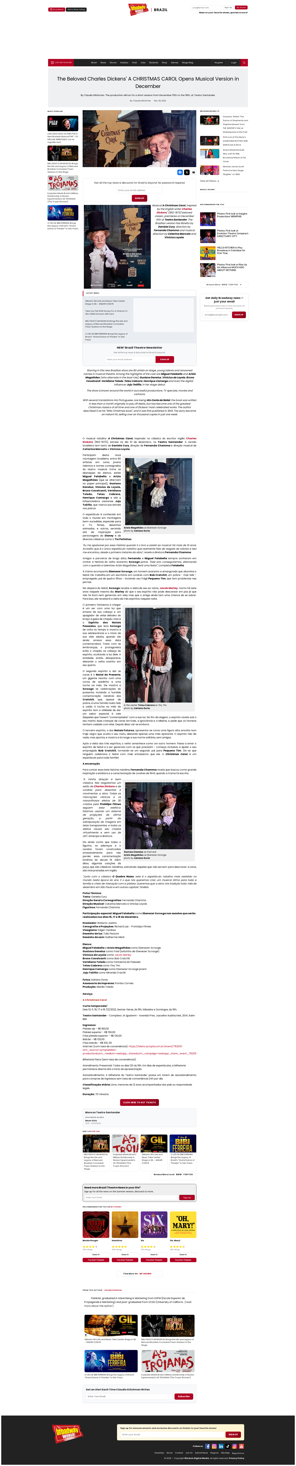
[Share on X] (187, 172)
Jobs (143, 62)
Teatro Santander (108, 1112)
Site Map (225, 1452)
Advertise (159, 1452)
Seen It (95, 1254)
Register (219, 62)
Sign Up (139, 198)
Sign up (238, 314)
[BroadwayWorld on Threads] (234, 1446)
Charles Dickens (104, 786)
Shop (164, 62)
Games (175, 62)
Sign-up (228, 7)
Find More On (137, 1273)
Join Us (189, 1452)
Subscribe (184, 1396)
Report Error (238, 1453)
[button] (244, 62)
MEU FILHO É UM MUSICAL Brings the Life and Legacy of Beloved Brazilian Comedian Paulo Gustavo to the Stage (62, 160)
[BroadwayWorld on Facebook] (207, 1446)
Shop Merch (58, 9)
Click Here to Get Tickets (139, 1102)
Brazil (94, 62)
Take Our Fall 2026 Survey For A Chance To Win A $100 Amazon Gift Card (106, 312)
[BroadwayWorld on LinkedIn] (221, 1446)
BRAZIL (161, 10)
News (103, 62)
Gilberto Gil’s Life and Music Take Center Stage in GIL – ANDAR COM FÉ (105, 302)
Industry (124, 62)
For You (95, 1131)
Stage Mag (187, 62)
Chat (134, 62)
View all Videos (208, 180)
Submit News (201, 1452)
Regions (214, 1452)
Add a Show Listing (76, 9)
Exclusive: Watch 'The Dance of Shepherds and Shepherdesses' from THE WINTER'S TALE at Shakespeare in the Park (235, 124)
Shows (113, 62)
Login (233, 62)
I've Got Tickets (96, 1260)
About (169, 1452)
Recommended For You (212, 204)
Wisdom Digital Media (196, 1458)
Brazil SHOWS (207, 189)
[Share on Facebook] (180, 172)
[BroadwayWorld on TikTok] (228, 1446)
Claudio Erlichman (113, 1290)
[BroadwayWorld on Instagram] (214, 1446)
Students (153, 62)
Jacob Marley (169, 588)
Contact (179, 1452)
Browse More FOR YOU (222, 284)
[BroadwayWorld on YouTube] (241, 1446)
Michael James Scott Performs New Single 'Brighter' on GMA (233, 170)
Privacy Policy (236, 1458)
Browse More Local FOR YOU (173, 1174)
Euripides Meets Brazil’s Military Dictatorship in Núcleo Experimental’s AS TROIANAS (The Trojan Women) (62, 190)
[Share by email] (193, 172)
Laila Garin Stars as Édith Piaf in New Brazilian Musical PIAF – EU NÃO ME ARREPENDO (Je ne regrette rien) (62, 131)
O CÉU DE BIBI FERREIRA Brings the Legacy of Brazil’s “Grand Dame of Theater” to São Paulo (62, 218)
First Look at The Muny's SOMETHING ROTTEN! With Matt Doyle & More (235, 141)
